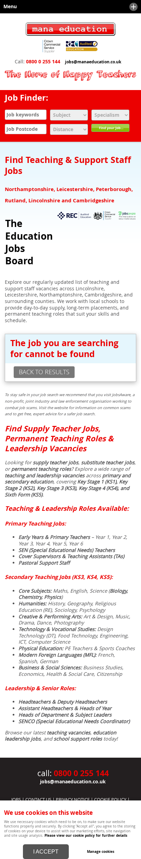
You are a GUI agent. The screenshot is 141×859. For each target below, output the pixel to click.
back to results (44, 372)
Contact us (38, 799)
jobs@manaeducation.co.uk (93, 62)
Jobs (16, 799)
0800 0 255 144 (43, 61)
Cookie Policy (110, 799)
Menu (8, 6)
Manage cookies (100, 851)
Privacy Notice (73, 799)
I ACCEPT (46, 852)
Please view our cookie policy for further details (85, 835)
